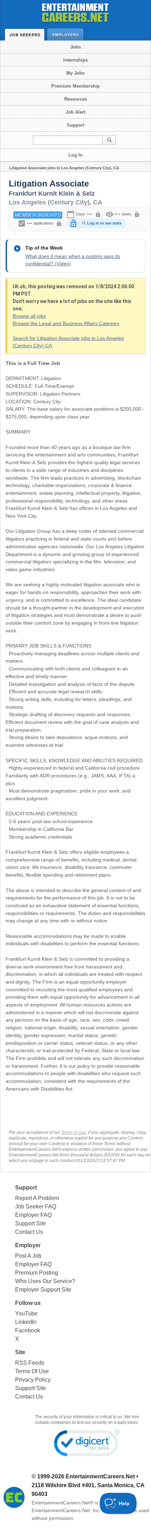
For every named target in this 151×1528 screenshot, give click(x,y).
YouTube (26, 1314)
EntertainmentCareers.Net (100, 1476)
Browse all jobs (29, 316)
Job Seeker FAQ (35, 1207)
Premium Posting (36, 1273)
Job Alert (75, 112)
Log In (75, 155)
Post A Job (28, 1256)
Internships (75, 60)
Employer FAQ (33, 1215)
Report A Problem (37, 1198)
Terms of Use (73, 1132)
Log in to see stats (104, 223)
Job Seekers (24, 34)
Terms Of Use (32, 1371)
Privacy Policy (33, 1380)
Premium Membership (75, 86)
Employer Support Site (43, 1290)
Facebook (27, 1330)
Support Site (30, 1223)
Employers (65, 34)
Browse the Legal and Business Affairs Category (66, 323)
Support (75, 125)
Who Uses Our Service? (45, 1281)
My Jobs (75, 73)
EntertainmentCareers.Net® (62, 1502)
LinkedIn (26, 1322)
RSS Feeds (29, 1363)
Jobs (75, 47)
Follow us (28, 1303)
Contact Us (29, 1232)
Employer (28, 1245)
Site (20, 1352)
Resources (75, 99)
